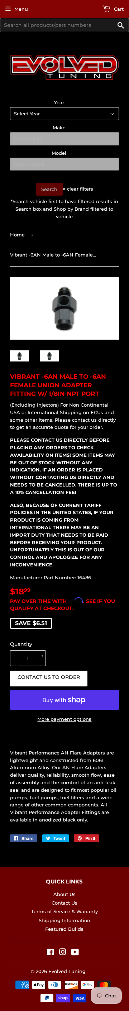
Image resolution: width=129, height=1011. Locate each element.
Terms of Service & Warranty (64, 911)
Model (59, 153)
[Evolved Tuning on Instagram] (62, 953)
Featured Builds (64, 929)
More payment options (64, 719)
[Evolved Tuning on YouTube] (75, 953)
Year (59, 102)
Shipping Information (64, 920)
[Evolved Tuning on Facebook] (50, 953)
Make (59, 127)
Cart (118, 9)
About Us (64, 894)
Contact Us (64, 903)
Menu (21, 9)
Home (17, 235)
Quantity (21, 644)
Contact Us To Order (49, 677)
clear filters (78, 189)
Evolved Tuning (67, 971)
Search (49, 189)
